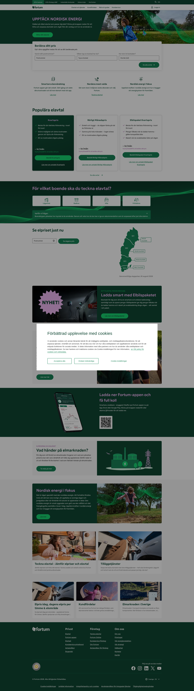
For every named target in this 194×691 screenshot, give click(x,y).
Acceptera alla (59, 361)
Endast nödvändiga (86, 361)
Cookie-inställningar (119, 361)
